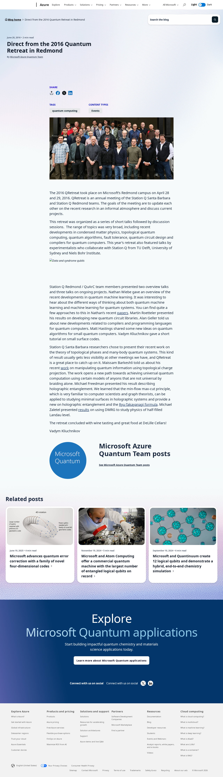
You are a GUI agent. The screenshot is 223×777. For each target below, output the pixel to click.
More (145, 4)
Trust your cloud (18, 738)
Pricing (99, 4)
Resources (130, 4)
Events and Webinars (156, 738)
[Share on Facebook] (58, 93)
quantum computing (64, 110)
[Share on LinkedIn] (70, 93)
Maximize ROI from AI (57, 744)
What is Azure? (17, 716)
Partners (114, 4)
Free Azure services (55, 727)
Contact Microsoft (90, 770)
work (65, 368)
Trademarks (135, 770)
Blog (149, 722)
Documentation (154, 716)
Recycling (165, 770)
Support (84, 736)
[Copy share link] (51, 93)
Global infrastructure (20, 727)
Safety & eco (150, 770)
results (83, 409)
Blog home (14, 19)
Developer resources (156, 727)
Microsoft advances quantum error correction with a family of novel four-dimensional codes (39, 561)
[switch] (202, 5)
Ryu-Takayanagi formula (138, 404)
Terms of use (119, 770)
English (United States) (26, 765)
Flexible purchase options (58, 733)
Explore (56, 4)
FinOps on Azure (54, 738)
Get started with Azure (21, 722)
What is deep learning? (190, 733)
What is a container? (189, 750)
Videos (150, 752)
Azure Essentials (18, 744)
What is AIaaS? (187, 738)
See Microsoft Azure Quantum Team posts (124, 465)
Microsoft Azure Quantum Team (26, 56)
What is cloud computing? (192, 716)
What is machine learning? (192, 727)
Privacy (105, 770)
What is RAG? (186, 755)
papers (122, 312)
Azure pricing (53, 722)
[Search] (215, 19)
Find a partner (118, 730)
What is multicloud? (189, 722)
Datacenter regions (20, 733)
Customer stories (19, 750)
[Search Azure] (184, 5)
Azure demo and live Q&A (91, 741)
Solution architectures (90, 730)
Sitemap (73, 770)
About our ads (180, 770)
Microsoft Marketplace (122, 725)
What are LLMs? (187, 744)
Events (95, 110)
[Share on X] (64, 93)
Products (69, 4)
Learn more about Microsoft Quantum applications (111, 660)
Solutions (85, 4)
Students (151, 733)
